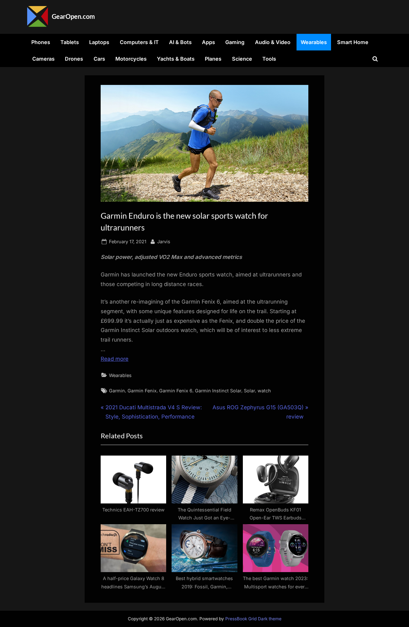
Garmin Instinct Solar (218, 390)
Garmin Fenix (142, 390)
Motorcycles (131, 59)
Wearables (314, 42)
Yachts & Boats (176, 59)
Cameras (43, 59)
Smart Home (352, 42)
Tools (269, 59)
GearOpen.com (73, 16)
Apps (208, 42)
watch (264, 390)
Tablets (69, 42)
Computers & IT (139, 42)
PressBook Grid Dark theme (253, 618)
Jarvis (163, 241)
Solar (249, 390)
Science (242, 59)
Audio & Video (272, 42)
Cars (99, 59)
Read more (114, 359)
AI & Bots (180, 42)
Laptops (99, 42)
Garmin (117, 390)
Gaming (234, 42)
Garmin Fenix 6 (175, 390)
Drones (74, 59)
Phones (40, 42)
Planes (213, 59)
